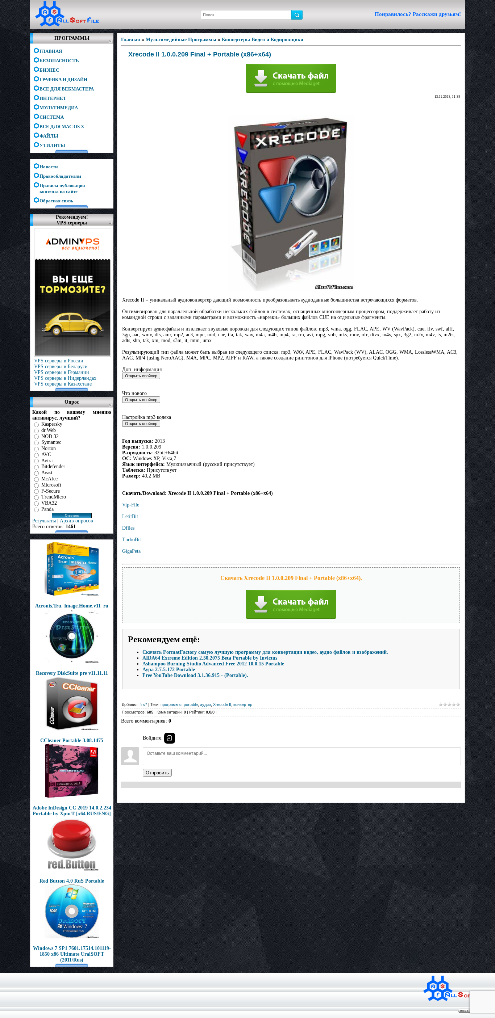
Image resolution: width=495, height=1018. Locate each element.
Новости (48, 166)
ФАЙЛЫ (48, 136)
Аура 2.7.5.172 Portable (168, 669)
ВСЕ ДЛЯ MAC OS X (61, 126)
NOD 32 (50, 436)
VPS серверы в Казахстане (63, 384)
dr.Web (48, 430)
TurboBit (131, 539)
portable (191, 704)
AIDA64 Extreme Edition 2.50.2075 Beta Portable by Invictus (209, 658)
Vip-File (130, 505)
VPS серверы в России (58, 360)
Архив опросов (76, 520)
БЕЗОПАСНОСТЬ (59, 60)
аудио (205, 704)
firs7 (143, 704)
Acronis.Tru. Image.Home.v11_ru (71, 606)
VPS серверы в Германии (61, 372)
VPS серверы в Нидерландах (65, 378)
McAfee (49, 478)
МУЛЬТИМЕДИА (58, 107)
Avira (47, 460)
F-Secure (50, 490)
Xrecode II (222, 704)
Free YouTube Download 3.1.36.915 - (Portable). (195, 675)
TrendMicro (53, 497)
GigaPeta (131, 551)
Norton (48, 448)
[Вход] (169, 738)
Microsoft (51, 485)
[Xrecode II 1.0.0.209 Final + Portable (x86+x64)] (291, 289)
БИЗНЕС (49, 70)
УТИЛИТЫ (52, 145)
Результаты (44, 520)
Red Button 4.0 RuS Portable (71, 881)
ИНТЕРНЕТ (52, 98)
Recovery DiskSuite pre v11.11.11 (72, 673)
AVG (46, 454)
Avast (47, 472)
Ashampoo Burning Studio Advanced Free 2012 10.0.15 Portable (213, 663)
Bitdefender (53, 466)
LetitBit (130, 516)
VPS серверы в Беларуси (61, 366)
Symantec (51, 442)
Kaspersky (51, 424)
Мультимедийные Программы (181, 39)
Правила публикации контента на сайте (62, 186)
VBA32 (49, 503)
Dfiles (128, 528)
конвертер (242, 704)
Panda (47, 509)
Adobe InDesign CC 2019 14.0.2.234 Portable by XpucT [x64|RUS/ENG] (72, 810)
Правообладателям (60, 176)
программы (171, 704)
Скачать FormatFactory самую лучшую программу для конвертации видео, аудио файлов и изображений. (265, 652)
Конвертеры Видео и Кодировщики (262, 39)
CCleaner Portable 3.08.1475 (71, 740)
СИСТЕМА (51, 117)
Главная (130, 39)
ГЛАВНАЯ (50, 51)
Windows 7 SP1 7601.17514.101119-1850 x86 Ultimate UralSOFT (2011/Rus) (72, 954)
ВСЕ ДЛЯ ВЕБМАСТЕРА (66, 89)
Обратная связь (56, 200)
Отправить (157, 772)
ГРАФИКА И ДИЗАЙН (63, 79)
